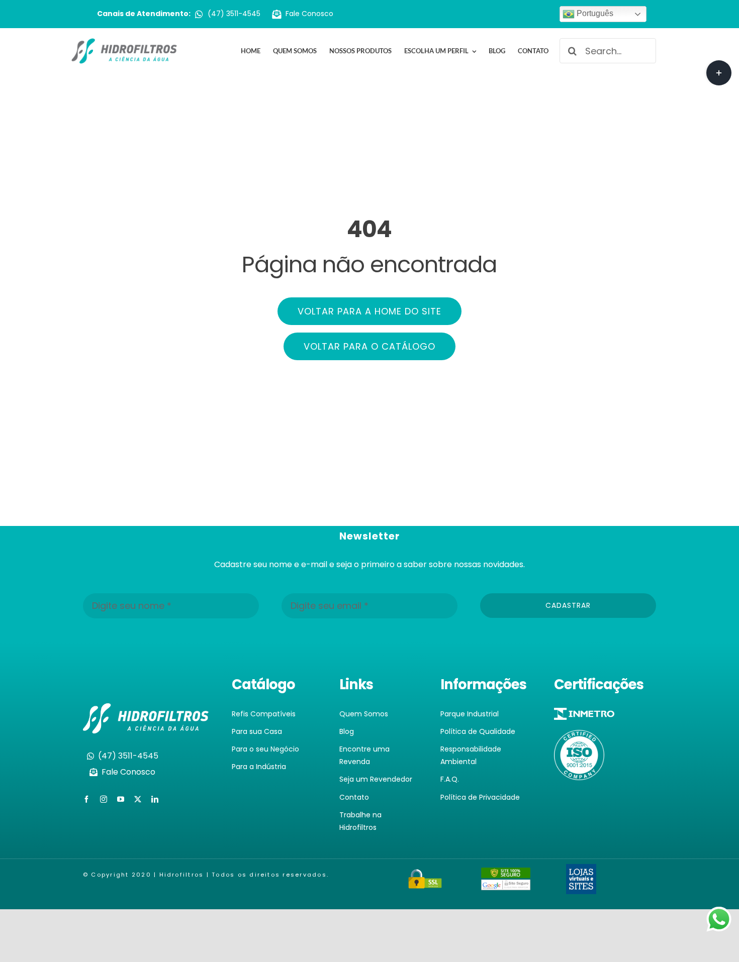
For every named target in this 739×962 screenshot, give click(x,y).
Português (594, 13)
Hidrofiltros (181, 875)
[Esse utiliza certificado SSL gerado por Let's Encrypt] (425, 875)
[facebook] (86, 799)
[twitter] (137, 799)
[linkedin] (154, 799)
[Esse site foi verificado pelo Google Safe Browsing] (506, 874)
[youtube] (120, 799)
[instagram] (103, 799)
